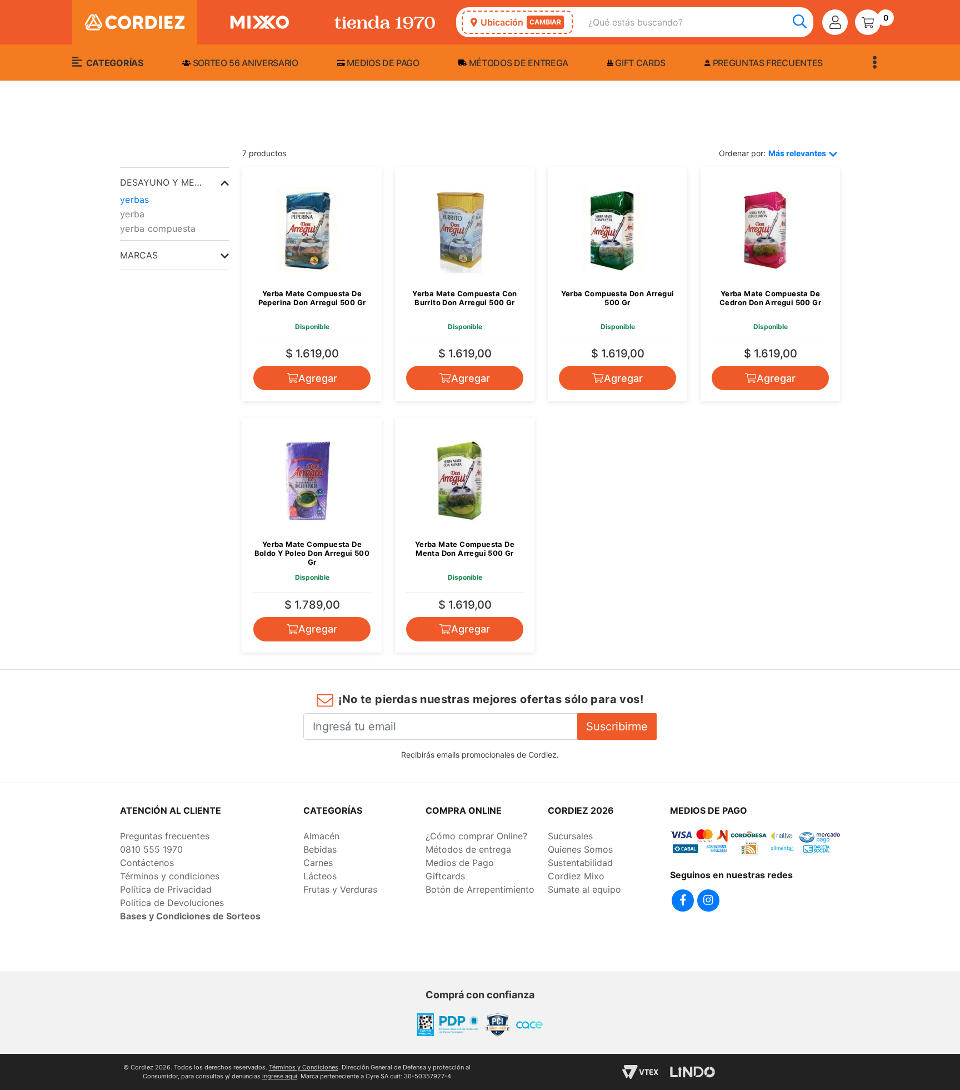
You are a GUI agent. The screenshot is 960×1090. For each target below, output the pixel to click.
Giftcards (445, 876)
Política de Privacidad (166, 889)
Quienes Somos (580, 849)
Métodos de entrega (517, 62)
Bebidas (320, 849)
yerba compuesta (158, 228)
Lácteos (320, 876)
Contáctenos (147, 862)
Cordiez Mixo (576, 876)
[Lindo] (692, 1072)
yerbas (134, 199)
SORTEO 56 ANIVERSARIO (244, 62)
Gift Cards (639, 62)
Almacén (321, 836)
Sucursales (570, 836)
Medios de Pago (460, 862)
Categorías (113, 62)
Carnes (318, 862)
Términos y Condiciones (303, 1067)
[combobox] (700, 22)
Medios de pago (382, 62)
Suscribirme (617, 726)
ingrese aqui (279, 1076)
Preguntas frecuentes (767, 62)
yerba (132, 214)
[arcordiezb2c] (123, 133)
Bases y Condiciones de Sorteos (190, 916)
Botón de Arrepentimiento (480, 889)
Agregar (317, 378)
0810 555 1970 (151, 849)
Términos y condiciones (169, 876)
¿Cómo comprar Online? (476, 836)
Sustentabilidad (580, 862)
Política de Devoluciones (172, 902)
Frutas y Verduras (340, 889)
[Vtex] (640, 1072)
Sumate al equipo (584, 889)
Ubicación (521, 22)
